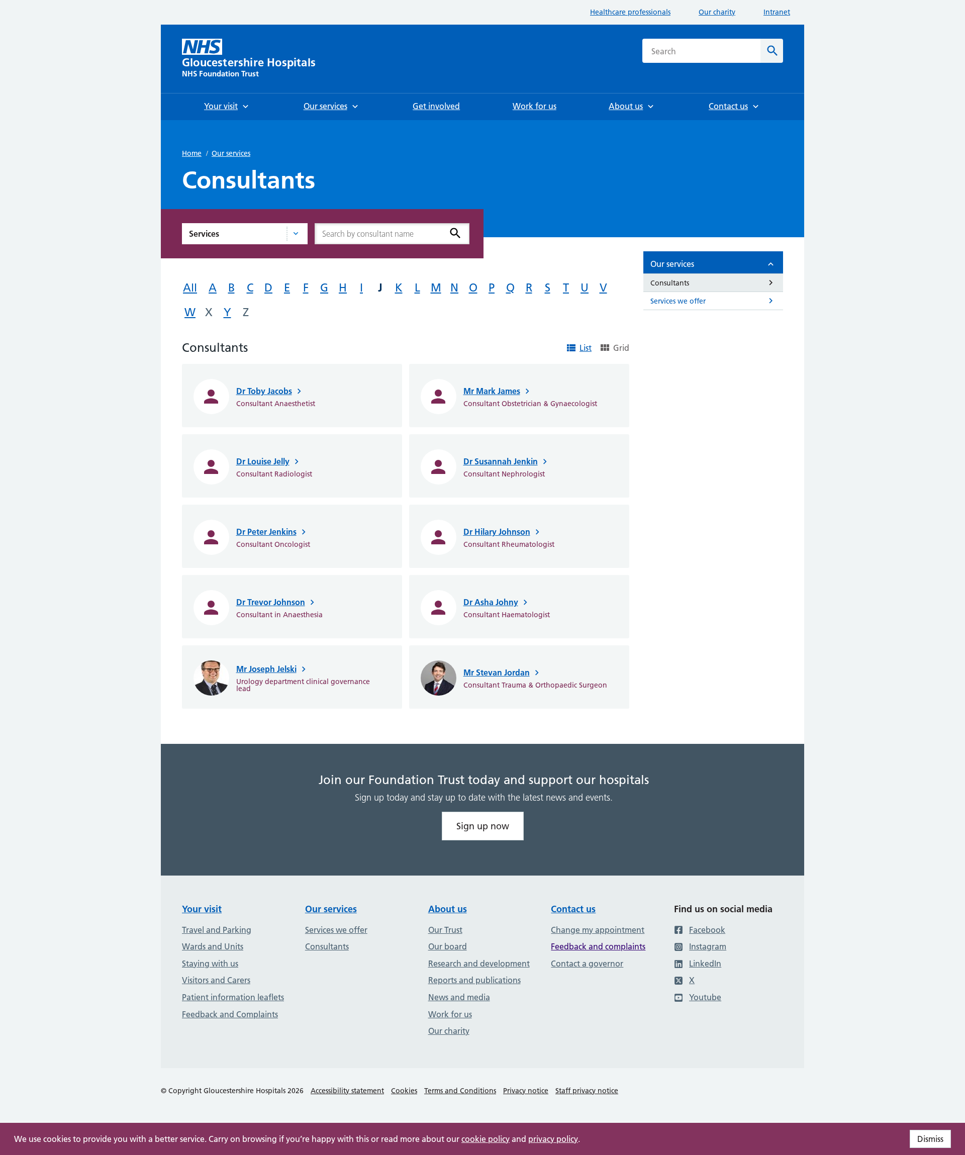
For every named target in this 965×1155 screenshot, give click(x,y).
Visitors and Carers (216, 980)
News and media (459, 997)
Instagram (707, 946)
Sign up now (482, 826)
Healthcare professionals (630, 12)
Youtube (705, 997)
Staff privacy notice (586, 1090)
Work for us (450, 1014)
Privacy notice (525, 1090)
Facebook (707, 930)
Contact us (573, 909)
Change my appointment (597, 930)
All (190, 288)
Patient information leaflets (233, 997)
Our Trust (445, 930)
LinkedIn (705, 963)
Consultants (327, 946)
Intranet (776, 12)
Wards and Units (212, 946)
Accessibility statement (347, 1090)
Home (192, 153)
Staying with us (210, 963)
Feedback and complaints (598, 946)
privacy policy (553, 1139)
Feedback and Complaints (230, 1014)
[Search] (455, 233)
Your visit (202, 909)
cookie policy (485, 1139)
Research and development (479, 963)
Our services (231, 153)
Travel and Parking (216, 930)
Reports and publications (474, 980)
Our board (447, 946)
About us (447, 909)
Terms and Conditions (460, 1090)
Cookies (404, 1090)
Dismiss (930, 1139)
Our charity (717, 12)
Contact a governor (587, 963)
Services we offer (336, 930)
